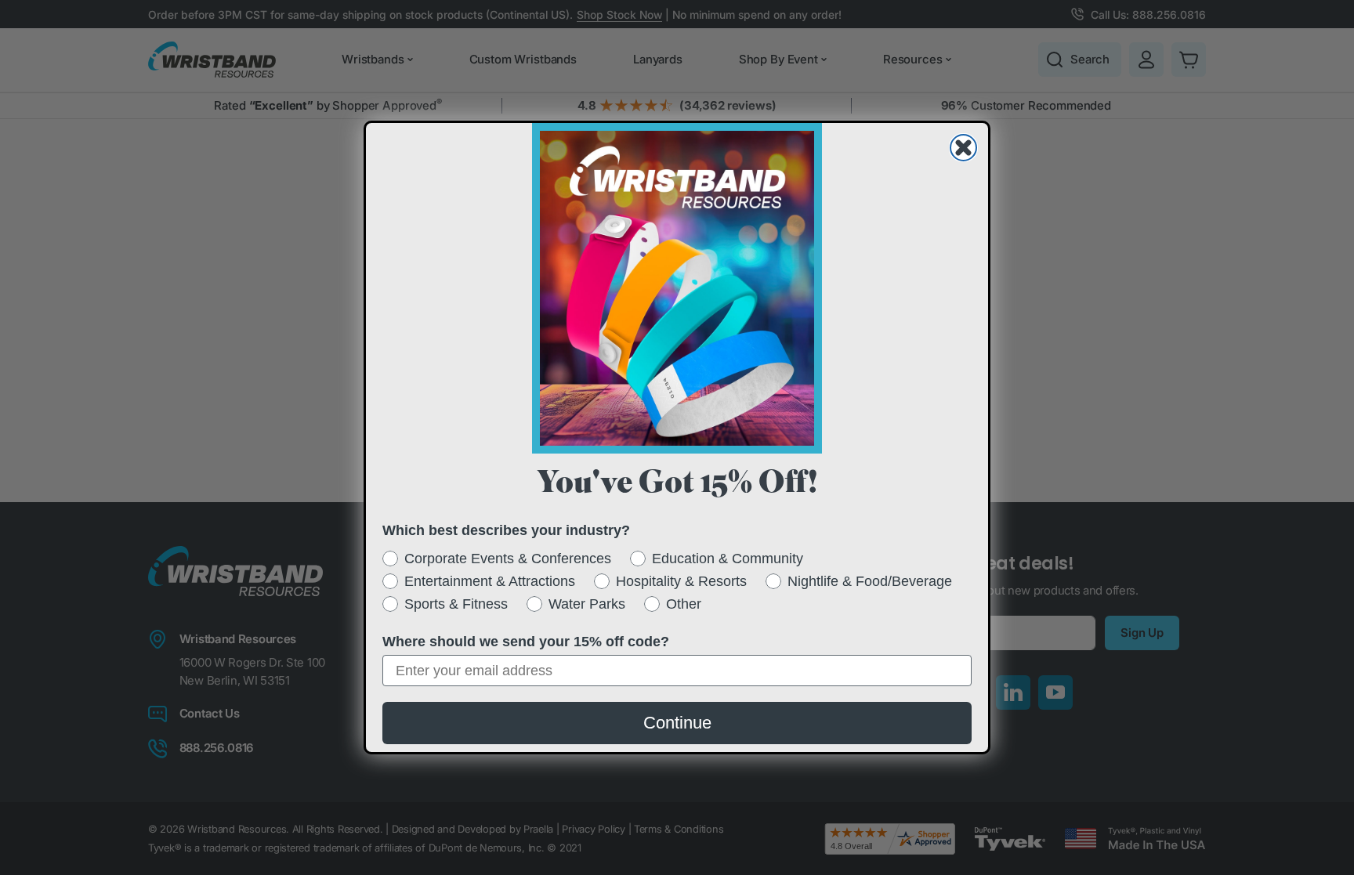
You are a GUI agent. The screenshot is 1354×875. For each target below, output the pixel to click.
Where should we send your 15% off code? (525, 641)
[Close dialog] (963, 148)
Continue (677, 722)
